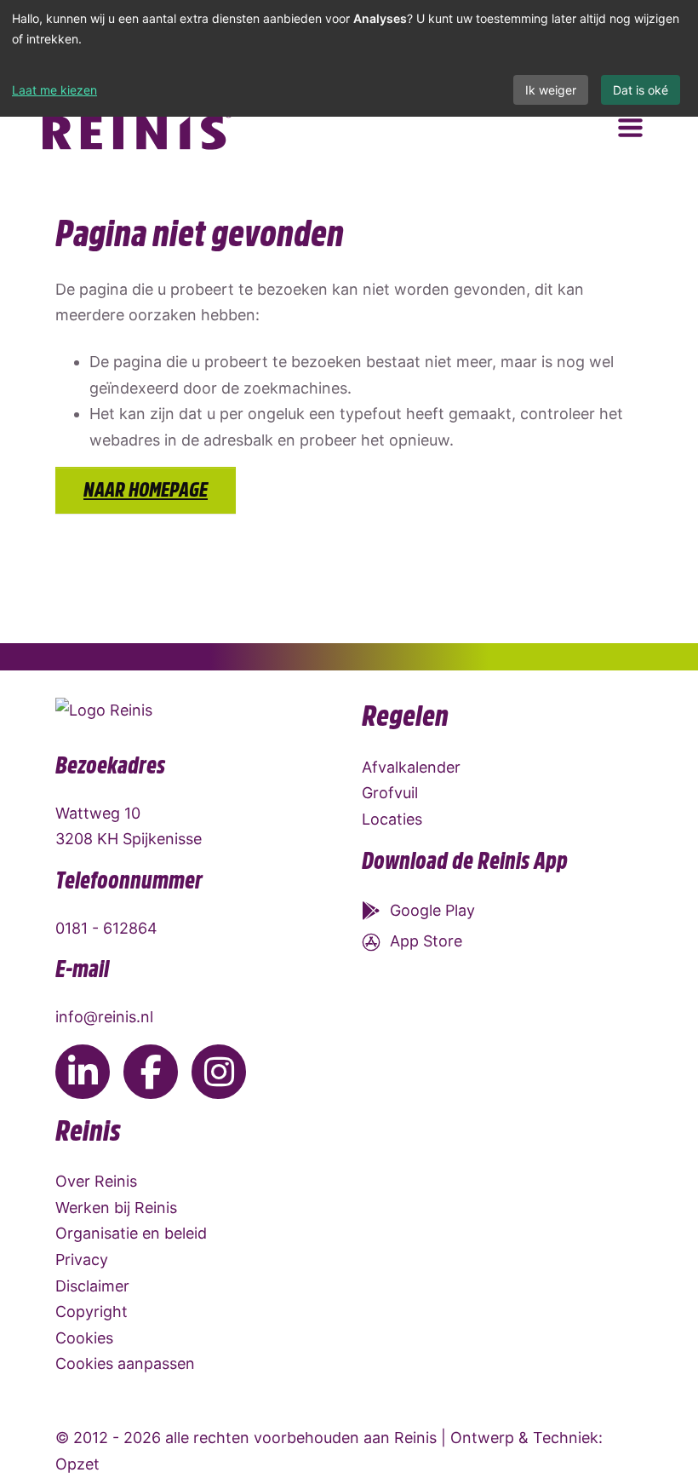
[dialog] (349, 58)
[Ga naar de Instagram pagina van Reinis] (219, 1071)
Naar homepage (145, 490)
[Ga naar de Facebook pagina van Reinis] (150, 1071)
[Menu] (630, 128)
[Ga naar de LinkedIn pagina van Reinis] (82, 1071)
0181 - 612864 (106, 928)
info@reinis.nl (104, 1017)
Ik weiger (550, 90)
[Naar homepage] (138, 127)
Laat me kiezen (54, 90)
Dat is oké (640, 90)
